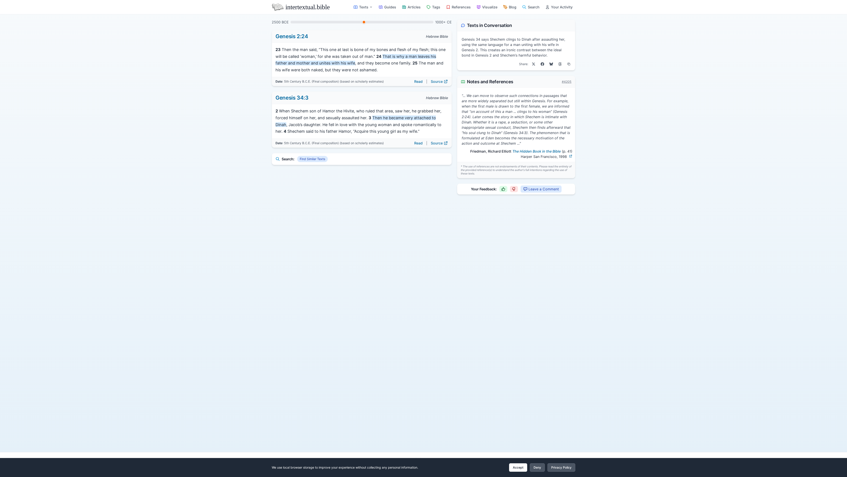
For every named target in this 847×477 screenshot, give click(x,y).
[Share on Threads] (560, 64)
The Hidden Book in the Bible (536, 151)
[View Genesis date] (364, 22)
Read (418, 81)
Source (437, 81)
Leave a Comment (543, 189)
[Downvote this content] (514, 189)
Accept (518, 467)
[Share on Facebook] (542, 64)
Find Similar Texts (312, 159)
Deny (537, 467)
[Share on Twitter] (533, 64)
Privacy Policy (561, 467)
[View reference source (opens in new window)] (570, 156)
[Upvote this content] (503, 189)
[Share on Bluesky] (551, 64)
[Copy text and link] (568, 64)
